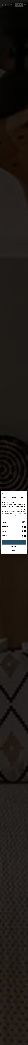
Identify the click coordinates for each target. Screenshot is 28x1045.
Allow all (14, 542)
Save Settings (14, 546)
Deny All (14, 550)
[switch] (24, 527)
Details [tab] (14, 497)
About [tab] (23, 497)
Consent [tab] (5, 497)
